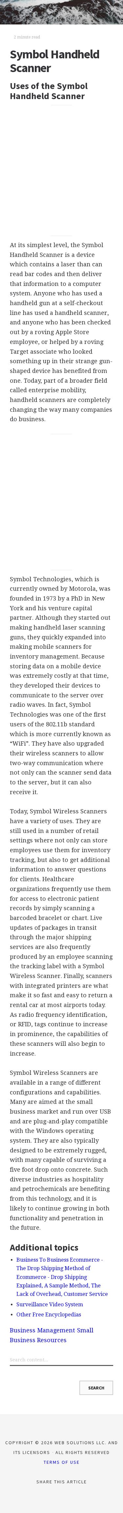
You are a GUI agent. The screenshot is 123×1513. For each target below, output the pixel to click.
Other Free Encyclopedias (48, 1315)
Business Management (42, 1330)
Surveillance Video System (49, 1304)
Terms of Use (62, 1462)
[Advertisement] (61, 171)
